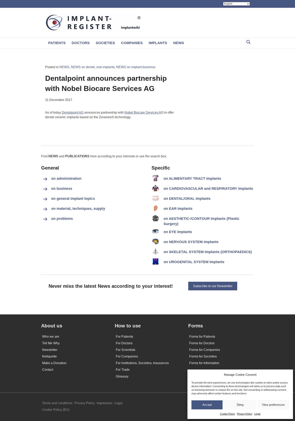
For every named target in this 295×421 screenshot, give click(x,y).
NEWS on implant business (135, 67)
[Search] (247, 42)
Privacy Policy (244, 414)
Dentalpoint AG (72, 112)
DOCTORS (81, 43)
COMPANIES (132, 43)
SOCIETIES (105, 43)
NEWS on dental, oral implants (93, 67)
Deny (240, 404)
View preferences (273, 404)
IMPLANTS (158, 43)
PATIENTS (57, 43)
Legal (257, 414)
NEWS (178, 43)
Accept (207, 404)
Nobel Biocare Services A (142, 112)
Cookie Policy (227, 414)
